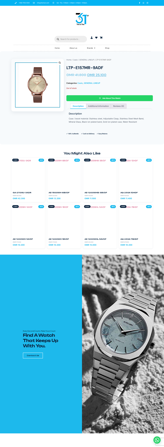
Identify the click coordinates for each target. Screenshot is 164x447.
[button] (60, 63)
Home (57, 48)
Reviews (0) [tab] (118, 106)
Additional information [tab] (98, 106)
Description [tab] (78, 106)
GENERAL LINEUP (86, 60)
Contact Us (33, 355)
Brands (90, 48)
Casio (75, 60)
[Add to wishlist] (42, 160)
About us (73, 48)
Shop (107, 48)
